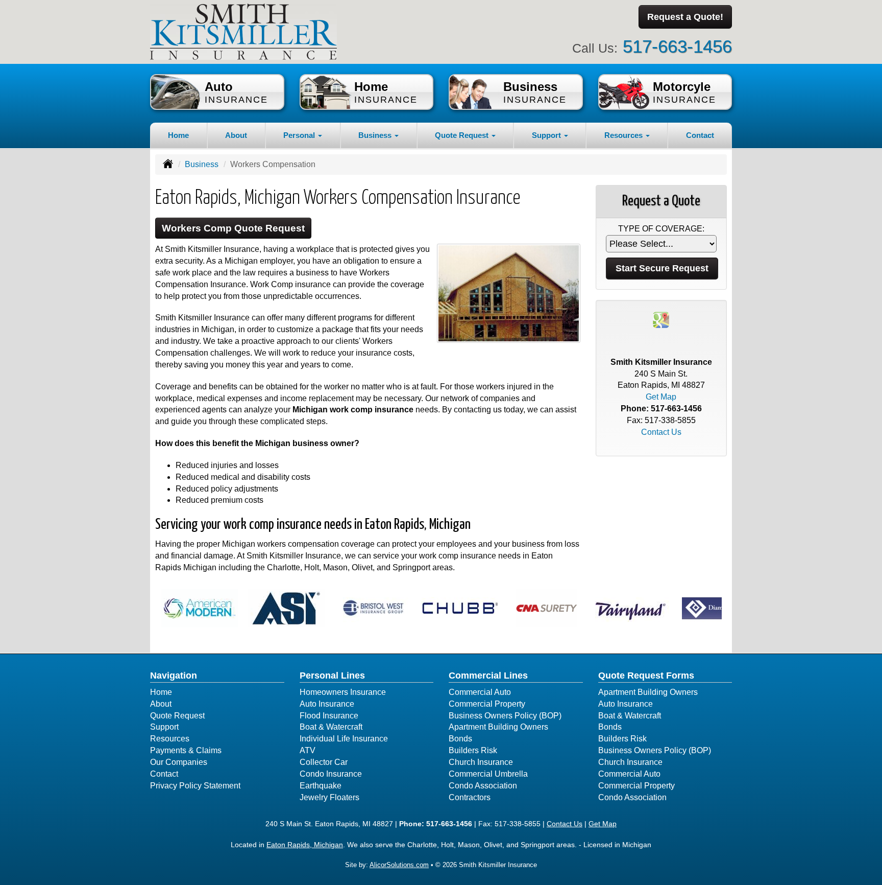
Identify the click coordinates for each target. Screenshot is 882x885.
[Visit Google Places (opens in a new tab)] (661, 319)
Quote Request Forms (646, 675)
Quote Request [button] (463, 135)
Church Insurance (481, 762)
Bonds (460, 738)
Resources (169, 738)
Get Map (661, 396)
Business (201, 164)
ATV (307, 750)
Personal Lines (332, 675)
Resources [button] (624, 135)
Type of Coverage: (661, 228)
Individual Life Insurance (344, 738)
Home (178, 135)
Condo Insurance (331, 774)
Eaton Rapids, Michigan (304, 845)
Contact (700, 135)
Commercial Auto (480, 692)
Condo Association (483, 785)
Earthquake (320, 785)
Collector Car (324, 762)
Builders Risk (473, 750)
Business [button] (376, 135)
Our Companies (178, 762)
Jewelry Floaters (329, 797)
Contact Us (661, 432)
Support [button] (547, 135)
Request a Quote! (685, 17)
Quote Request (177, 715)
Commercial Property (487, 704)
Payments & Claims (186, 750)
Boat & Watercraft (331, 727)
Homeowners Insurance (343, 692)
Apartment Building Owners (498, 727)
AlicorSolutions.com (399, 865)
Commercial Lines (488, 675)
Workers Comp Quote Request (233, 228)
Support (164, 727)
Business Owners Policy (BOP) (505, 715)
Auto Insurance (327, 704)
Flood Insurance (329, 715)
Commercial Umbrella (488, 774)
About (236, 135)
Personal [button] (300, 135)
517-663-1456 (677, 46)
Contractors (470, 797)
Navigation (173, 675)
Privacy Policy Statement (195, 785)
